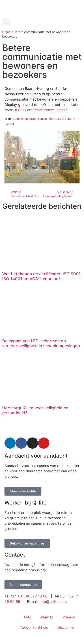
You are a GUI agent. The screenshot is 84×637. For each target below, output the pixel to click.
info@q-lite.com (53, 601)
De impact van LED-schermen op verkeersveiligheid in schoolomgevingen (41, 343)
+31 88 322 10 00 (32, 596)
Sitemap (47, 617)
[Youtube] (43, 443)
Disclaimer (66, 627)
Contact (14, 554)
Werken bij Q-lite (25, 502)
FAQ (27, 617)
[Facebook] (21, 443)
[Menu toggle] (42, 15)
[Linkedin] (10, 443)
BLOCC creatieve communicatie (41, 110)
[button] (6, 21)
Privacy (68, 617)
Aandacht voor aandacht (36, 455)
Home (6, 32)
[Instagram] (32, 443)
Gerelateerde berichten (41, 206)
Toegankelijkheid (34, 627)
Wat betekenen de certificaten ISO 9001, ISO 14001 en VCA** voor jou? (42, 276)
